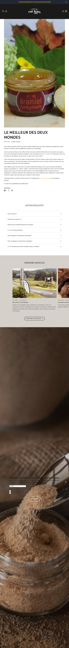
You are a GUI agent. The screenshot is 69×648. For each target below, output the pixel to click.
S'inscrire (34, 499)
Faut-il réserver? (12, 214)
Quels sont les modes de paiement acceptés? (20, 225)
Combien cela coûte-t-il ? (15, 219)
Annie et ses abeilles (45, 178)
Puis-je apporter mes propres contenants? (19, 236)
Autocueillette (15, 493)
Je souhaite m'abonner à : (16, 489)
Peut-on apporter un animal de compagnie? (20, 241)
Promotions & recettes (17, 491)
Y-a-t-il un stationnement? (15, 230)
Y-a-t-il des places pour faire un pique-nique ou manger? (23, 246)
